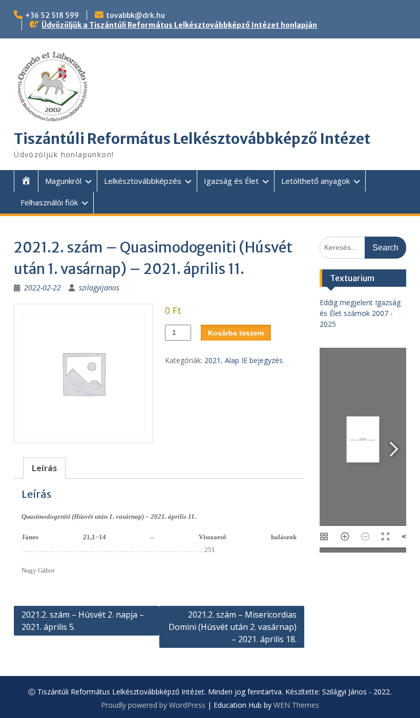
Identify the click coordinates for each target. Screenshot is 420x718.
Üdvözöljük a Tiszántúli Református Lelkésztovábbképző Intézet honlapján (179, 25)
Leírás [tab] (44, 468)
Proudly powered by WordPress (153, 705)
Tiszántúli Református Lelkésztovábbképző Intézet (192, 139)
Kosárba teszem (236, 333)
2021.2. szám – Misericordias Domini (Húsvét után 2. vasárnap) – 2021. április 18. (233, 627)
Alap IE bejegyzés (254, 360)
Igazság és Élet (231, 181)
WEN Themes (296, 705)
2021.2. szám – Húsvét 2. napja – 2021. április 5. (83, 620)
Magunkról (63, 181)
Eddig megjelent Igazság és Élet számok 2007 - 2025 (360, 313)
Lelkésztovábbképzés (142, 181)
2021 (212, 360)
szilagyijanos (99, 287)
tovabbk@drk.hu (135, 15)
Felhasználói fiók (49, 202)
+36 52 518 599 (52, 15)
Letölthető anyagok (315, 181)
